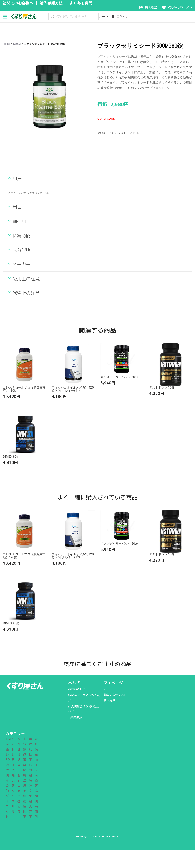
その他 (7, 785)
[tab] (97, 178)
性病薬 (18, 806)
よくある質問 (81, 3)
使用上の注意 (26, 278)
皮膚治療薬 (24, 780)
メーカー (21, 264)
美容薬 (30, 811)
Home (6, 44)
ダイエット (7, 806)
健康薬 (17, 44)
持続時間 (21, 236)
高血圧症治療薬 (36, 770)
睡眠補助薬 (24, 806)
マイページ (113, 682)
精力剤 (30, 770)
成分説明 (21, 250)
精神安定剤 (30, 790)
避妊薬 (36, 744)
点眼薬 (24, 759)
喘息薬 (13, 780)
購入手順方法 (51, 3)
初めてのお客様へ (18, 3)
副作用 (19, 221)
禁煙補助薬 (30, 749)
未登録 (24, 744)
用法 (17, 178)
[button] (6, 16)
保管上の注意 (26, 293)
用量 (17, 207)
